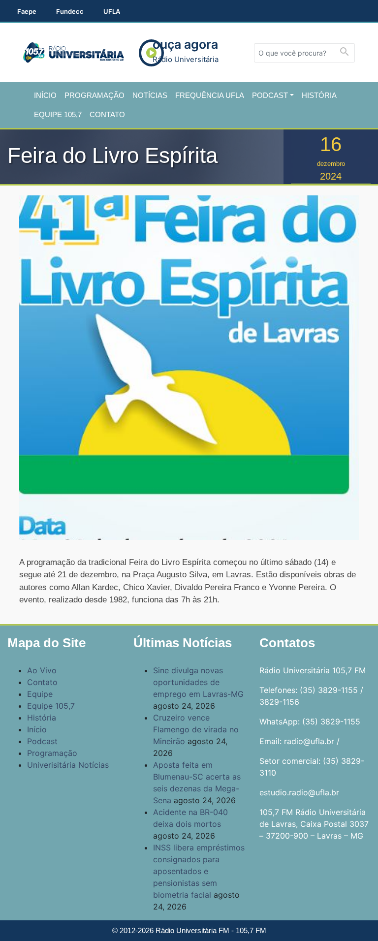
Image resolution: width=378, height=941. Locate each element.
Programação (94, 95)
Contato (107, 114)
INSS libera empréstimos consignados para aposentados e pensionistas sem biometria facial (199, 871)
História (319, 95)
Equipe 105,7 (58, 114)
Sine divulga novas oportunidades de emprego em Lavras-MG (198, 682)
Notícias (149, 95)
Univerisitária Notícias (68, 765)
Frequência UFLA (209, 95)
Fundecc (70, 11)
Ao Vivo (42, 670)
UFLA (111, 11)
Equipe (40, 694)
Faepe (26, 11)
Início (45, 95)
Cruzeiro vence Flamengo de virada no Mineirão (196, 729)
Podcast (270, 95)
